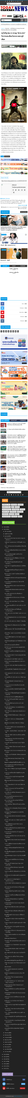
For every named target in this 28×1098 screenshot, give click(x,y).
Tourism (22, 509)
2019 (5, 1066)
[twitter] (7, 1)
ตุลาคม (6, 536)
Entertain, (22, 43)
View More (24, 212)
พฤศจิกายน (7, 533)
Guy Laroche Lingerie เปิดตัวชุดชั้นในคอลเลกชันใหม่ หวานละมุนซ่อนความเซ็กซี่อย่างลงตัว (17, 456)
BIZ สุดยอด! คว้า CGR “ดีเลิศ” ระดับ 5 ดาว (14, 659)
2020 (5, 1063)
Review (20, 516)
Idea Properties (7, 509)
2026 (5, 527)
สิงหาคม (7, 1035)
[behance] (18, 1)
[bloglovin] (11, 1)
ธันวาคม (7, 531)
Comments (23, 420)
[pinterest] (9, 1)
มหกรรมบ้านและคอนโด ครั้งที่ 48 (12, 644)
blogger (5, 266)
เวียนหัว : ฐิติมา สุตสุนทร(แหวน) (8, 245)
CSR (13, 507)
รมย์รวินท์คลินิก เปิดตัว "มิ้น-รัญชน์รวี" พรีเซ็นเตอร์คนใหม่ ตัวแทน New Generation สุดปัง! (16, 442)
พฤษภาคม (7, 1042)
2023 (5, 1056)
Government (15, 509)
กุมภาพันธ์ (7, 1049)
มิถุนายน (7, 1039)
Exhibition (5, 514)
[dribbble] (14, 1)
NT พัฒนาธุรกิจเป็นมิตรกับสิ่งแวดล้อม (16, 429)
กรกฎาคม (7, 1037)
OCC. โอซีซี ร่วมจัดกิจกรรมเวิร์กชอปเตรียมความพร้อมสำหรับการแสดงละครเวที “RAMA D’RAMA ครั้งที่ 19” (16, 462)
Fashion (12, 514)
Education (20, 511)
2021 (5, 1061)
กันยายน (7, 1032)
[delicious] (22, 1)
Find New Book (6, 516)
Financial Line (6, 504)
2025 (5, 529)
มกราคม (7, 1051)
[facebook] (5, 1)
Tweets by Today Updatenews (8, 487)
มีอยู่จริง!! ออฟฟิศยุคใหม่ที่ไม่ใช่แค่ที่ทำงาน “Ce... (15, 762)
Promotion (13, 511)
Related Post (5, 212)
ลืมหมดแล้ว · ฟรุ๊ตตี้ (5, 260)
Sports (17, 507)
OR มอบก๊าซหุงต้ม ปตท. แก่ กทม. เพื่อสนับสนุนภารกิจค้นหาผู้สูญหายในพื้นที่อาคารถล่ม (16, 475)
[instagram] (20, 1)
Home (2, 28)
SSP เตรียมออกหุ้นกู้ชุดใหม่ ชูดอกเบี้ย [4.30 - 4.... (15, 960)
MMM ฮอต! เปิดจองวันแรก (10, 938)
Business (20, 504)
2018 (5, 1068)
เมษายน (7, 1044)
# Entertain (7, 156)
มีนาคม (6, 1046)
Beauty (17, 514)
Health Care (6, 511)
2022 (5, 1059)
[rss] (16, 1)
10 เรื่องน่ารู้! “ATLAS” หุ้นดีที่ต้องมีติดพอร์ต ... (14, 696)
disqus (14, 266)
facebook (22, 266)
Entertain (21, 24)
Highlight (14, 420)
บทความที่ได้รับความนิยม (5, 421)
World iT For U (6, 507)
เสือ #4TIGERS (8, 966)
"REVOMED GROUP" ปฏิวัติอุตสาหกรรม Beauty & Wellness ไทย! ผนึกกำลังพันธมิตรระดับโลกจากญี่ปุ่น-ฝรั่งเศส (16, 436)
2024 (5, 1054)
